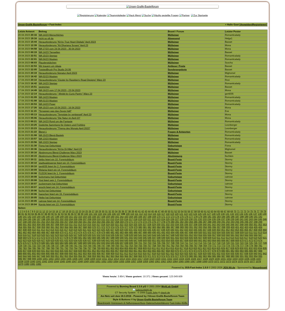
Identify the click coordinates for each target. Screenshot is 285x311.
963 (112, 256)
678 (34, 243)
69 (231, 211)
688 (80, 243)
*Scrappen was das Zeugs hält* (55, 111)
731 (29, 245)
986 (219, 256)
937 (242, 253)
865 (154, 251)
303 (34, 224)
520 (43, 235)
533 (103, 235)
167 (145, 216)
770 (209, 245)
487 (140, 232)
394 (205, 227)
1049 (86, 261)
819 (191, 248)
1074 (234, 261)
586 (103, 237)
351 (255, 224)
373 (108, 227)
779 (251, 245)
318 (103, 224)
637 (89, 240)
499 (196, 232)
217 (131, 219)
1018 (146, 258)
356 (29, 227)
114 (150, 214)
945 (29, 256)
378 (131, 227)
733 (39, 245)
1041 (38, 261)
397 (219, 227)
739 (66, 245)
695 (112, 243)
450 (219, 229)
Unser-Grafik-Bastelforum (32, 24)
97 (75, 214)
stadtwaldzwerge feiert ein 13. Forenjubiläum (62, 163)
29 (99, 211)
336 (186, 224)
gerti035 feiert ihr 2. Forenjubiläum (57, 166)
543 (149, 235)
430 (126, 229)
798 (94, 248)
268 (117, 222)
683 (57, 243)
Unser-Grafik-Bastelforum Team (154, 299)
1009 (92, 258)
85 (36, 214)
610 (214, 237)
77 (258, 211)
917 (149, 253)
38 (129, 211)
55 (185, 211)
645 (126, 240)
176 (186, 216)
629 (52, 240)
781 (260, 245)
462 (25, 232)
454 (237, 229)
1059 (145, 261)
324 (131, 224)
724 (246, 243)
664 (214, 240)
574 (48, 237)
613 (228, 237)
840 (39, 251)
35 (119, 211)
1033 (235, 258)
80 (19, 214)
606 (196, 237)
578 (66, 237)
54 (182, 211)
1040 (32, 261)
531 (94, 235)
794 (76, 248)
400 (233, 227)
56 (189, 211)
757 (149, 245)
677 (29, 243)
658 (186, 240)
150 (66, 216)
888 (260, 251)
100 (86, 214)
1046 (68, 261)
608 (205, 237)
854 (103, 251)
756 (145, 245)
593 (136, 237)
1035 (247, 258)
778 (246, 245)
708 (172, 243)
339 (200, 224)
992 (246, 256)
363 (62, 227)
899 (66, 253)
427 (112, 229)
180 (205, 216)
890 (25, 253)
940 (255, 253)
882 (233, 251)
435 (149, 229)
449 (214, 229)
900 (71, 253)
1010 (98, 258)
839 (34, 251)
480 (108, 232)
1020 (157, 258)
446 (200, 229)
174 (177, 216)
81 (22, 214)
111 (136, 214)
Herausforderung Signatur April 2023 (58, 73)
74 (248, 211)
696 (117, 243)
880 (223, 251)
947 (39, 256)
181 (209, 216)
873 (191, 251)
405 (256, 227)
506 (228, 232)
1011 (104, 258)
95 (69, 214)
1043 (50, 261)
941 (260, 253)
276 (154, 222)
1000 (39, 258)
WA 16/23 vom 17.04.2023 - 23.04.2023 (59, 90)
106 (114, 214)
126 (204, 214)
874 (196, 251)
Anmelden (246, 24)
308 (57, 224)
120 (177, 214)
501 (205, 232)
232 (200, 219)
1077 (252, 261)
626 (39, 240)
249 (29, 222)
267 (112, 222)
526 (71, 235)
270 (126, 222)
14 (50, 211)
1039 (26, 261)
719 (223, 243)
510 (246, 232)
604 (186, 237)
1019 (152, 258)
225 (168, 219)
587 (108, 237)
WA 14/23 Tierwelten (49, 52)
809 (145, 248)
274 (145, 222)
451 (223, 229)
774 (228, 245)
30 (103, 211)
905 (94, 253)
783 (25, 248)
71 (238, 211)
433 (140, 229)
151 (71, 216)
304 (39, 224)
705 (159, 243)
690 (89, 243)
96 (72, 214)
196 (34, 219)
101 (91, 214)
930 (209, 253)
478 (99, 232)
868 (168, 251)
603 (182, 237)
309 (62, 224)
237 (223, 219)
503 (214, 232)
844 (57, 251)
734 (43, 245)
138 (260, 214)
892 (34, 253)
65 (218, 211)
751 (122, 245)
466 (43, 232)
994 (256, 256)
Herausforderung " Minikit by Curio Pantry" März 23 (65, 93)
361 (52, 227)
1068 (199, 261)
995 (260, 256)
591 (126, 237)
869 (172, 251)
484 (126, 232)
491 (159, 232)
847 (71, 251)
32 (109, 211)
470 (62, 232)
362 (57, 227)
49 (165, 211)
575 (52, 237)
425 (103, 229)
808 (140, 248)
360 (48, 227)
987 (223, 256)
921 (168, 253)
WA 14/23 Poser (47, 104)
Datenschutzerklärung (157, 303)
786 (39, 248)
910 (117, 253)
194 (25, 219)
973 (159, 256)
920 (163, 253)
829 (237, 248)
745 (94, 245)
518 (34, 235)
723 (242, 243)
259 (76, 222)
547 (168, 235)
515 (20, 235)
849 (80, 251)
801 (108, 248)
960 (99, 256)
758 (154, 245)
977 (177, 256)
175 (182, 216)
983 (205, 256)
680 (43, 243)
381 (145, 227)
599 (163, 237)
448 (209, 229)
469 (57, 232)
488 (145, 232)
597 (154, 237)
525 (66, 235)
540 (136, 235)
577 (62, 237)
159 (108, 216)
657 (182, 240)
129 (218, 214)
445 (195, 229)
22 (76, 211)
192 (260, 216)
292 (228, 222)
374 (112, 227)
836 (20, 251)
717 (214, 243)
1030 (217, 258)
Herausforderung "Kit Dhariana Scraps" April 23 (63, 45)
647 (136, 240)
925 (186, 253)
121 (181, 214)
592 (131, 237)
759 (159, 245)
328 (149, 224)
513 (260, 232)
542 (145, 235)
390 (186, 227)
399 (228, 227)
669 (237, 240)
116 (159, 214)
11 (40, 211)
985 (214, 256)
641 (108, 240)
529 (85, 235)
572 (39, 237)
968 (136, 256)
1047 (74, 261)
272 (136, 222)
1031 (223, 258)
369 (89, 227)
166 (140, 216)
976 (172, 256)
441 (177, 229)
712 (191, 243)
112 (141, 214)
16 (57, 211)
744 (89, 245)
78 (261, 211)
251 (39, 222)
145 (43, 216)
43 (146, 211)
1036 (252, 258)
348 (242, 224)
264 (99, 222)
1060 (151, 261)
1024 (181, 258)
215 (122, 219)
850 (85, 251)
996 (20, 258)
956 (80, 256)
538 (126, 235)
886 (251, 251)
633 (71, 240)
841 (43, 251)
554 (200, 235)
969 (140, 256)
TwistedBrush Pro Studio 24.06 (55, 69)
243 (251, 219)
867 (163, 251)
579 (71, 237)
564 (246, 235)
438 (163, 229)
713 (195, 243)
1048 (80, 261)
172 (168, 216)
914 (135, 253)
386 (168, 227)
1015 (128, 258)
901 (76, 253)
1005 (69, 258)
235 (214, 219)
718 (219, 243)
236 (219, 219)
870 (177, 251)
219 (140, 219)
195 (29, 219)
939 (251, 253)
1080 (26, 264)
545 (159, 235)
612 (223, 237)
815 (172, 248)
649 (145, 240)
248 (25, 222)
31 (106, 211)
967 (131, 256)
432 (135, 229)
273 (140, 222)
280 (172, 222)
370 (94, 227)
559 (223, 235)
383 (154, 227)
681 (48, 243)
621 (265, 237)
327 (145, 224)
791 (62, 248)
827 (228, 248)
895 (48, 253)
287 (205, 222)
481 (112, 232)
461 (20, 232)
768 (200, 245)
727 (260, 243)
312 (75, 224)
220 (145, 219)
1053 (109, 261)
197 (39, 219)
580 (76, 237)
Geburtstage (175, 145)
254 (52, 222)
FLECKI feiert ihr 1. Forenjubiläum (56, 173)
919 (158, 253)
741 (76, 245)
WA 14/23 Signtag (48, 83)
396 (214, 227)
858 (122, 251)
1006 (75, 258)
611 (219, 237)
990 (237, 256)
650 (149, 240)
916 (145, 253)
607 (200, 237)
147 (52, 216)
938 (246, 253)
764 (182, 245)
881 (228, 251)
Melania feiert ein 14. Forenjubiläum (57, 170)
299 (260, 222)
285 (196, 222)
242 (246, 219)
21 (73, 211)
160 (112, 216)
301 (25, 224)
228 (182, 219)
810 (149, 248)
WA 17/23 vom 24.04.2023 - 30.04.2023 (59, 48)
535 (112, 235)
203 (66, 219)
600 (168, 237)
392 (196, 227)
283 (186, 222)
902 (80, 253)
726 (255, 243)
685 (66, 243)
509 (242, 232)
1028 (205, 258)
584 (94, 237)
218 (135, 219)
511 (251, 232)
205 (76, 219)
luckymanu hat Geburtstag (52, 176)
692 (99, 243)
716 (209, 243)
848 (76, 251)
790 (57, 248)
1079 (20, 264)
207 (85, 219)
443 (186, 229)
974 (163, 256)
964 (117, 256)
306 (48, 224)
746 (99, 245)
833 (255, 248)
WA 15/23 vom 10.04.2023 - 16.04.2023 (59, 107)
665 (219, 240)
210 (99, 219)
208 (89, 219)
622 (20, 240)
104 (105, 214)
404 (251, 227)
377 (126, 227)
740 (71, 245)
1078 (258, 261)
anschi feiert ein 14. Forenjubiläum (57, 187)
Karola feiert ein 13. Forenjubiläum (57, 204)
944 (25, 256)
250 (34, 222)
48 (162, 211)
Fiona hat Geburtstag (50, 145)
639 (99, 240)
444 (191, 229)
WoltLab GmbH (169, 286)
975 (168, 256)
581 (80, 237)
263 (94, 222)
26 (90, 211)
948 (43, 256)
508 (237, 232)
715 (205, 243)
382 (149, 227)
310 (66, 224)
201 (57, 219)
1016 (134, 258)
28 (96, 211)
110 (132, 214)
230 (191, 219)
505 (223, 232)
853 (99, 251)
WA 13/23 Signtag (48, 142)
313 (80, 224)
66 (222, 211)
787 (43, 248)
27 (93, 211)
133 (237, 214)
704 (154, 243)
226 (172, 219)
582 (85, 237)
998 (29, 258)
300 (20, 224)
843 (52, 251)
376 (122, 227)
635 (80, 240)
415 (57, 229)
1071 (216, 261)
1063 (169, 261)
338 (195, 224)
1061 (157, 261)
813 (163, 248)
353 (265, 224)
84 (32, 214)
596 (149, 237)
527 (76, 235)
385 (163, 227)
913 (131, 253)
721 (232, 243)
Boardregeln (104, 303)
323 (126, 224)
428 (117, 229)
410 (34, 229)
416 (61, 229)
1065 (181, 261)
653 (163, 240)
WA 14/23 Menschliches (51, 35)
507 (233, 232)
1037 (258, 258)
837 (25, 251)
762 (172, 245)
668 (233, 240)
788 (48, 248)
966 (126, 256)
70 (235, 211)
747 (103, 245)
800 (103, 248)
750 (117, 245)
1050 (92, 261)
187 (237, 216)
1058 (139, 261)
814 (168, 248)
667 (228, 240)
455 (242, 229)
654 (168, 240)
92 (59, 214)
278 (163, 222)
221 (149, 219)
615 (237, 237)
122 (186, 214)
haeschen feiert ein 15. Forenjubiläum (58, 194)
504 (219, 232)
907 (103, 253)
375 (117, 227)
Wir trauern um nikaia (50, 66)
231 (195, 219)
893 (39, 253)
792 (66, 248)
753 (131, 245)
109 (128, 214)
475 (85, 232)
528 (80, 235)
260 (80, 222)
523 (57, 235)
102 (95, 214)
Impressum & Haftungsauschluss (128, 303)
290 (219, 222)
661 (200, 240)
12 (43, 211)
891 (29, 253)
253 (48, 222)
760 (163, 245)
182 (214, 216)
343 (219, 224)
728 (265, 243)
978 (182, 256)
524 (62, 235)
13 (47, 211)
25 (86, 211)
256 (62, 222)
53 (179, 211)
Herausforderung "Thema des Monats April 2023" (64, 128)
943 (20, 256)
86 (39, 214)
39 (132, 211)
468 (52, 232)
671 (246, 240)
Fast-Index (175, 303)
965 (122, 256)
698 (126, 243)
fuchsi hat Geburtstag (50, 190)
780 (256, 245)
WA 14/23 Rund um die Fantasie (55, 121)
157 (99, 216)
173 (172, 216)
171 (163, 216)
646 (131, 240)
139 (264, 214)
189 (246, 216)
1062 (163, 261)
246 (265, 219)
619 (255, 237)
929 (205, 253)
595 (145, 237)
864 (149, 251)
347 (237, 224)
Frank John (152, 292)
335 (182, 224)
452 (228, 229)
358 (39, 227)
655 (172, 240)
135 (246, 214)
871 (182, 251)
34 (116, 211)
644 (122, 240)
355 (25, 227)
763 (177, 245)
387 (172, 227)
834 (260, 248)
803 (117, 248)
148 (57, 216)
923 (177, 253)
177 (191, 216)
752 (126, 245)
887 (256, 251)
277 (159, 222)
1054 (115, 261)
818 (186, 248)
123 (190, 214)
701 (140, 243)
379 (136, 227)
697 (122, 243)
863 (145, 251)
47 (159, 211)
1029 (211, 258)
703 (149, 243)
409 (29, 229)
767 (196, 245)
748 (108, 245)
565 (251, 235)
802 (112, 248)
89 (49, 214)
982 (200, 256)
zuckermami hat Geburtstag (53, 183)
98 (79, 214)
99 (82, 214)
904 (89, 253)
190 (251, 216)
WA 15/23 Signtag (48, 55)
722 (237, 243)
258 (71, 222)
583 (89, 237)
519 (39, 235)
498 (191, 232)
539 (131, 235)
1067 (193, 261)
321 (117, 224)
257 (66, 222)
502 (209, 232)
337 (191, 224)
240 (237, 219)
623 (25, 240)
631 (62, 240)
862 (140, 251)
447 (205, 229)
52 (175, 211)
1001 (45, 258)
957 (85, 256)
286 (200, 222)
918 (154, 253)
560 (228, 235)
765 (186, 245)
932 (219, 253)
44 (149, 211)
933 (223, 253)
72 (241, 211)
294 (237, 222)
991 (242, 256)
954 (71, 256)
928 (200, 253)
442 (182, 229)
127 (209, 214)
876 (205, 251)
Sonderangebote (177, 69)
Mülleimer (173, 35)
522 (52, 235)
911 (122, 253)
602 (177, 237)
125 (200, 214)
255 (57, 222)
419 (75, 229)
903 (85, 253)
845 (62, 251)
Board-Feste (175, 159)
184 (223, 216)
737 (57, 245)
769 (205, 245)
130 (223, 214)
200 (52, 219)
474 (80, 232)
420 (80, 229)
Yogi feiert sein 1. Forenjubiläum (55, 180)
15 (53, 211)
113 (145, 214)
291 (223, 222)
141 (25, 216)
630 (57, 240)
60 (202, 211)
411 (38, 229)
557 (214, 235)
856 (112, 251)
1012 (110, 258)
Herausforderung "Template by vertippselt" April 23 (65, 114)
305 (43, 224)
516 (25, 235)
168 (149, 216)
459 (260, 229)
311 (71, 224)
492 (163, 232)
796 (85, 248)
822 (205, 248)
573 (43, 237)
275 (149, 222)
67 (225, 211)
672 (251, 240)
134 (241, 214)
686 (71, 243)
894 (43, 253)
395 (209, 227)
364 (66, 227)
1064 (175, 261)
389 (182, 227)
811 (154, 248)
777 (242, 245)
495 (177, 232)
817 (182, 248)
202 (62, 219)
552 (191, 235)
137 (255, 214)
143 (34, 216)
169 (154, 216)
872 (186, 251)
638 (94, 240)
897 (57, 253)
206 (80, 219)
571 (34, 237)
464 (34, 232)
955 (76, 256)
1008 (86, 258)
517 (29, 235)
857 (117, 251)
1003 (57, 258)
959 (94, 256)
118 (168, 214)
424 (98, 229)
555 (205, 235)
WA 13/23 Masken (48, 138)
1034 (241, 258)
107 (118, 214)
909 (112, 253)
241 (242, 219)
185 (228, 216)
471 (66, 232)
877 (209, 251)
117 (163, 214)
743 (85, 245)
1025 (187, 258)
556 (209, 235)
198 (43, 219)
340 (205, 224)
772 (219, 245)
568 (20, 237)
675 (20, 243)
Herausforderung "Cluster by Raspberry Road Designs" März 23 (72, 80)
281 (177, 222)
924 (182, 253)
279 (168, 222)
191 (256, 216)
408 (25, 229)
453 (232, 229)
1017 (140, 258)
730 (25, 245)
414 (52, 229)
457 (251, 229)
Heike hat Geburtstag (50, 197)
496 (182, 232)
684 (62, 243)
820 (195, 248)
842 (48, 251)
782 (20, 248)
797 (89, 248)
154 (85, 216)
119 (172, 214)
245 (260, 219)
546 (163, 235)
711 (186, 243)
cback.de (165, 292)
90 (52, 214)
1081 (32, 264)
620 (260, 237)
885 (246, 251)
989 (233, 256)
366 (76, 227)
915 (140, 253)
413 (48, 229)
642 (112, 240)
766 (191, 245)
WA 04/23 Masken (48, 59)
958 (89, 256)
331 (163, 224)
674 (260, 240)
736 (52, 245)
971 (149, 256)
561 (233, 235)
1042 (44, 261)
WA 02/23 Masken (48, 76)
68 (228, 211)
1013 (116, 258)
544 (154, 235)
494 (172, 232)
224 (163, 219)
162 (122, 216)
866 (159, 251)
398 (223, 227)
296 (246, 222)
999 (34, 258)
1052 (104, 261)
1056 (127, 261)
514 (265, 232)
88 (46, 214)
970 (145, 256)
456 (246, 229)
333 (172, 224)
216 (126, 219)
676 (25, 243)
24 (83, 211)
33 (113, 211)
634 (76, 240)
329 (154, 224)
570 (29, 237)
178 (196, 216)
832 (251, 248)
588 (112, 237)
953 (66, 256)
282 (182, 222)
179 (200, 216)
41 (139, 211)
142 (29, 216)
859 (126, 251)
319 (108, 224)
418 (71, 229)
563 (242, 235)
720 (228, 243)
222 (154, 219)
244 (255, 219)
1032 (229, 258)
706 (163, 243)
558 (219, 235)
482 (117, 232)
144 (39, 216)
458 (255, 229)
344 (223, 224)
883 (237, 251)
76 (254, 211)
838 (29, 251)
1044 (56, 261)
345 (228, 224)
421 (85, 229)
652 (159, 240)
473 (76, 232)
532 (99, 235)
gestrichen (44, 86)
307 (52, 224)
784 (29, 248)
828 (232, 248)
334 (177, 224)
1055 (121, 261)
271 (131, 222)
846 (66, 251)
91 (55, 214)
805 (126, 248)
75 (251, 211)
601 (172, 237)
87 (42, 214)
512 (255, 232)
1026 (193, 258)
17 (60, 211)
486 (136, 232)
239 (232, 219)
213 (112, 219)
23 (80, 211)
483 (122, 232)
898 (62, 253)
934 (228, 253)
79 (264, 211)
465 (39, 232)
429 (122, 229)
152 (76, 216)
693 (103, 243)
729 (20, 245)
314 (85, 224)
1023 (175, 258)
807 (136, 248)
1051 (98, 261)
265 (103, 222)
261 (85, 222)
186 (233, 216)
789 (52, 248)
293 (233, 222)
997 (25, 258)
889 (20, 253)
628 (48, 240)
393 (200, 227)
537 (122, 235)
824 (214, 248)
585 (99, 237)
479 (103, 232)
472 (71, 232)
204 (71, 219)
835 (265, 248)
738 (62, 245)
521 (48, 235)
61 (205, 211)
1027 (199, 258)
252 (43, 222)
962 (108, 256)
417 (66, 229)
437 (158, 229)
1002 (51, 258)
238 (228, 219)
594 (140, 237)
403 (246, 227)
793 (71, 248)
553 (196, 235)
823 (209, 248)
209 (94, 219)
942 (265, 253)
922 (172, 253)
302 (29, 224)
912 (126, 253)
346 (232, 224)
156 (94, 216)
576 (57, 237)
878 (214, 251)
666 (223, 240)
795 (80, 248)
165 (136, 216)
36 (123, 211)
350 (251, 224)
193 (20, 219)
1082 (38, 264)
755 (140, 245)
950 (52, 256)
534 (108, 235)
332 (168, 224)
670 (242, 240)
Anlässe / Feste (176, 66)
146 (48, 216)
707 (168, 243)
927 (195, 253)
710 (182, 243)
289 (214, 222)
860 (131, 251)
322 (122, 224)
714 (200, 243)
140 (20, 216)
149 (62, 216)
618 (251, 237)
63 (212, 211)
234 (209, 219)
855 (108, 251)
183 (219, 216)
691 (94, 243)
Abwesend (174, 38)
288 (209, 222)
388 (177, 227)
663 (209, 240)
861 (136, 251)
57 (192, 211)
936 (237, 253)
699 (131, 243)
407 (20, 229)
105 (109, 214)
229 (186, 219)
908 (108, 253)
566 (256, 235)
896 (52, 253)
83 (29, 214)
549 (177, 235)
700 (136, 243)
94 (65, 214)
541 (140, 235)
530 (89, 235)
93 (62, 214)
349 (246, 224)
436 (154, 229)
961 (103, 256)
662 (205, 240)
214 (117, 219)
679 (39, 243)
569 (25, 237)
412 (43, 229)
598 (159, 237)
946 (34, 256)
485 (131, 232)
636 (85, 240)
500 (200, 232)
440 (172, 229)
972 (154, 256)
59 (198, 211)
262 (89, 222)
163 (126, 216)
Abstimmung (175, 156)
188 (242, 216)
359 (43, 227)
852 (94, 251)
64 (215, 211)
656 (177, 240)
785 (34, 248)
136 (251, 214)
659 (191, 240)
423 (94, 229)
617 (246, 237)
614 (232, 237)
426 (108, 229)
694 (108, 243)
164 (131, 216)
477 (94, 232)
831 (246, 248)
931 (214, 253)
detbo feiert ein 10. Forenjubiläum (56, 159)
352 (260, 224)
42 (142, 211)
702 (145, 243)
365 (71, 227)
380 (140, 227)
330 (158, 224)
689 (85, 243)
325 (135, 224)
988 (228, 256)
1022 (169, 258)
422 (89, 229)
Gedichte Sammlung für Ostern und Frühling (62, 125)
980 (191, 256)
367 (80, 227)
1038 (20, 261)
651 (154, 240)
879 (219, 251)
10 (37, 211)
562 (237, 235)
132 (232, 214)
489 (149, 232)
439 (168, 229)
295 (242, 222)
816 (177, 248)
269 (122, 222)
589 (117, 237)
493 (168, 232)
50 (169, 211)
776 (237, 245)
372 (103, 227)
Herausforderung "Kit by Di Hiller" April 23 (60, 149)
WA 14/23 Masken (48, 97)
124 (195, 214)
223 (158, 219)
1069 (204, 261)
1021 (163, 258)
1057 (133, 261)
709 (177, 243)
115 (154, 214)
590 (122, 237)
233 (205, 219)
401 (237, 227)
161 (117, 216)
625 (34, 240)
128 (214, 214)
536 (117, 235)
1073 (228, 261)
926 (191, 253)
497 (186, 232)
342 (214, 224)
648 (140, 240)
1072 (222, 261)
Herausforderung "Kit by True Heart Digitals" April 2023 (67, 42)
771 (214, 245)
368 (85, 227)
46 (156, 211)
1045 (62, 261)
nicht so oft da (46, 38)
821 (200, 248)
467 (48, 232)
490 (154, 232)
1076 (246, 261)
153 (80, 216)
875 (200, 251)
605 (191, 237)
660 (196, 240)
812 (158, 248)
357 (34, 227)
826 (223, 248)
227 (177, 219)
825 (219, 248)
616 (242, 237)
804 (122, 248)
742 (80, 245)
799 (99, 248)
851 (89, 251)
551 (186, 235)
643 (117, 240)
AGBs (184, 303)
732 (34, 245)
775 (233, 245)
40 (136, 211)
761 (168, 245)
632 (66, 240)
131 (227, 214)
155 (89, 216)
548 (172, 235)
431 (131, 229)
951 (57, 256)
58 (195, 211)
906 (99, 253)
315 (89, 224)
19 (66, 211)
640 (103, 240)
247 (20, 222)
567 (260, 235)
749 (112, 245)
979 (186, 256)
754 (136, 245)
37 (126, 211)
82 (26, 214)
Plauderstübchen (47, 62)
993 (251, 256)
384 (159, 227)
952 (62, 256)
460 (265, 229)
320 (112, 224)
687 (76, 243)
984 (209, 256)
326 (140, 224)
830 (242, 248)
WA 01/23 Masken (48, 100)
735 (48, 245)
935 (232, 253)
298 (256, 222)
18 (63, 211)
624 (29, 240)
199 (48, 219)
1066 (187, 261)
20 (70, 211)
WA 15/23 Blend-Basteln (51, 135)
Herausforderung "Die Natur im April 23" (59, 118)
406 (260, 227)
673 (256, 240)
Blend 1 (43, 131)
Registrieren (259, 24)
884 (242, 251)
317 (98, 224)
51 (172, 211)
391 (191, 227)
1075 (240, 261)
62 (208, 211)
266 (108, 222)
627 (43, 240)
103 (100, 214)
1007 (80, 258)
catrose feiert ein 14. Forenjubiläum (57, 201)
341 (209, 224)
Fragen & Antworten (179, 131)
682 (52, 243)
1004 (63, 258)
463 (29, 232)
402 (242, 227)
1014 (122, 258)
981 (196, 256)
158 (103, 216)
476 (89, 232)
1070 (210, 261)
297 (251, 222)
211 (103, 219)
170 (159, 216)
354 (20, 227)
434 (145, 229)
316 (94, 224)
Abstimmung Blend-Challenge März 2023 (60, 152)
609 (209, 237)
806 (131, 248)
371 (99, 227)
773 (223, 245)
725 (251, 243)
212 (108, 219)
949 (48, 256)
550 (182, 235)
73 (245, 211)
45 (152, 211)
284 (191, 222)
